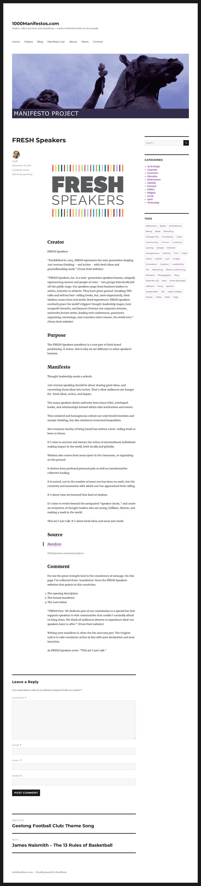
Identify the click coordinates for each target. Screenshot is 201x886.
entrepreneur (153, 253)
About (73, 41)
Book (157, 231)
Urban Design (175, 291)
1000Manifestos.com (35, 23)
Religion (151, 192)
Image (176, 258)
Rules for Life (152, 280)
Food (184, 253)
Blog (40, 41)
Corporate (17, 170)
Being (149, 231)
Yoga (175, 297)
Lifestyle (151, 183)
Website (17, 776)
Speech (170, 286)
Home (16, 41)
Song (160, 286)
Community (152, 242)
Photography (164, 275)
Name (16, 745)
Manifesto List (56, 41)
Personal (151, 186)
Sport (150, 199)
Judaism (164, 264)
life (147, 269)
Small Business (177, 280)
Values (149, 297)
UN (162, 291)
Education (152, 176)
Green (149, 258)
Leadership (178, 264)
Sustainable (152, 291)
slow (164, 280)
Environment (154, 179)
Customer (177, 242)
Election (171, 247)
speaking (27, 174)
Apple (163, 226)
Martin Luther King (175, 269)
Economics (152, 173)
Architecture (175, 226)
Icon (167, 258)
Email (17, 760)
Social (26, 170)
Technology (153, 202)
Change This (152, 236)
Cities (179, 236)
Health (158, 258)
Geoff (14, 161)
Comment (19, 698)
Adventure (151, 226)
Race (176, 275)
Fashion (167, 253)
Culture (165, 242)
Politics (151, 189)
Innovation (151, 264)
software (150, 286)
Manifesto (54, 544)
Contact (98, 41)
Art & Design (153, 166)
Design (160, 247)
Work (167, 297)
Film (176, 253)
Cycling (149, 247)
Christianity (167, 236)
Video (159, 297)
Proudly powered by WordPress (51, 872)
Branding (17, 174)
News (85, 41)
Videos (28, 41)
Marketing (157, 269)
